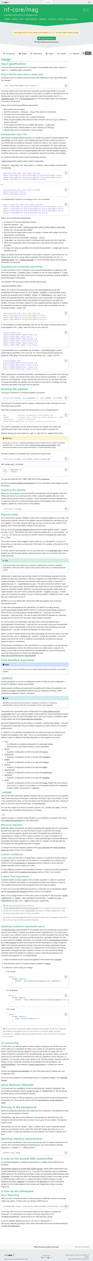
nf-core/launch (43, 479)
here (49, 838)
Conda (44, 783)
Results (63, 54)
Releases (75, 54)
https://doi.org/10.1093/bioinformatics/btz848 (18, 656)
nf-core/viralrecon (54, 940)
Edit (87, 10)
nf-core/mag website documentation (21, 483)
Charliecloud (47, 772)
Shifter (44, 767)
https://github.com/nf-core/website (78, 1259)
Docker (45, 752)
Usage (23, 54)
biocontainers (20, 863)
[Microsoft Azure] (48, 1257)
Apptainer (46, 778)
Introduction (10, 54)
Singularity (46, 757)
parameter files (55, 551)
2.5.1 (87, 53)
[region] (38, 999)
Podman (45, 762)
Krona (42, 634)
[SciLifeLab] (51, 1257)
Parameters (37, 54)
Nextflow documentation (20, 1071)
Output (50, 54)
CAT (33, 622)
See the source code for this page (47, 1247)
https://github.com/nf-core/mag (47, 42)
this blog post (40, 803)
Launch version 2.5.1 (48, 38)
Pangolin (12, 943)
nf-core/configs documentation (30, 719)
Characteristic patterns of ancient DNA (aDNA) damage (22, 1169)
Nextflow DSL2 (10, 930)
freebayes (20, 1182)
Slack (53, 1078)
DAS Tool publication (12, 1226)
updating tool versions (28, 872)
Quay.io (48, 964)
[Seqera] (42, 1257)
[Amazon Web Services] (45, 1257)
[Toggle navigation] (89, 2)
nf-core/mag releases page (23, 530)
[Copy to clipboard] (66, 85)
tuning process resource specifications (43, 445)
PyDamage (5, 1176)
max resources (43, 847)
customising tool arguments (17, 891)
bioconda (31, 863)
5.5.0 (76, 32)
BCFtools (43, 1182)
